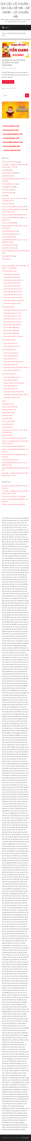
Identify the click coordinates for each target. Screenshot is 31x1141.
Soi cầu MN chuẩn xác (9, 245)
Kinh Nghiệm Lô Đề (8, 187)
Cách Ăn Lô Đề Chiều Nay (10, 162)
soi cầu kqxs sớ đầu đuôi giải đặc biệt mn (15, 367)
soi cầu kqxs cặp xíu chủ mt (11, 377)
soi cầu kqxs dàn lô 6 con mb (12, 316)
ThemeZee (25, 1138)
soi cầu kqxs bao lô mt (9, 349)
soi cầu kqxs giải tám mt (10, 386)
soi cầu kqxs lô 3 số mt (10, 389)
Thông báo (5, 259)
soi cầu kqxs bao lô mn (10, 343)
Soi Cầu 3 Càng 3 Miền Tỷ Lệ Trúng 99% (14, 206)
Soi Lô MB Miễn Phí (8, 256)
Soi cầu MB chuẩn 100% (9, 231)
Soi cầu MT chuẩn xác (8, 248)
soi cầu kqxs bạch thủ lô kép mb (13, 280)
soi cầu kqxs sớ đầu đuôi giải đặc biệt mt (15, 394)
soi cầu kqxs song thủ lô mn (11, 370)
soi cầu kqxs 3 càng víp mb (11, 274)
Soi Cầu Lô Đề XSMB (8, 223)
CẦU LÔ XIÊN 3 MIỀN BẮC (11, 330)
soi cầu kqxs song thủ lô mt (11, 397)
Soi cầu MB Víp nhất (8, 237)
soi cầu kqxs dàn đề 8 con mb (12, 294)
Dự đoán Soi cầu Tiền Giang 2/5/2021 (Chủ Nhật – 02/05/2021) (13, 62)
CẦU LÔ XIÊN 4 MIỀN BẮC (11, 333)
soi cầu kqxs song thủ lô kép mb (13, 336)
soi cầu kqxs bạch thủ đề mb (12, 277)
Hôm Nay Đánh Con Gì (9, 184)
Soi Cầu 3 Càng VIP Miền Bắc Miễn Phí (13, 215)
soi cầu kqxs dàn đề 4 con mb (12, 289)
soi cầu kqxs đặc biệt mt (10, 380)
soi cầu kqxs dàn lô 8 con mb (12, 319)
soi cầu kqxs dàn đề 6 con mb (12, 292)
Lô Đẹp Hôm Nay (7, 192)
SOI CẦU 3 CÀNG (7, 204)
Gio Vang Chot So (7, 176)
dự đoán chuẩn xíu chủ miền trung (13, 383)
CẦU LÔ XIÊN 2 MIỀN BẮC (11, 327)
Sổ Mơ (4, 195)
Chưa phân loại (6, 170)
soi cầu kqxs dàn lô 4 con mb (12, 313)
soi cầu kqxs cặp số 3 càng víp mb (13, 300)
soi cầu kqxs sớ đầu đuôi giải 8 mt (13, 392)
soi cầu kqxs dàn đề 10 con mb (12, 297)
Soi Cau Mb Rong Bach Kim (10, 234)
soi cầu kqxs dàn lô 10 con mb (12, 322)
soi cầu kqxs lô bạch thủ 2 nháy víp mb (15, 310)
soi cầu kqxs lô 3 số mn (10, 359)
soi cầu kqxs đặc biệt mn (10, 353)
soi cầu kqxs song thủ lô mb (11, 303)
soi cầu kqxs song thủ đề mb (12, 286)
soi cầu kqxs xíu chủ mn (10, 364)
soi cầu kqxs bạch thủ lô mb (11, 283)
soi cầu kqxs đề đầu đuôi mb (12, 324)
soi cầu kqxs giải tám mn (10, 356)
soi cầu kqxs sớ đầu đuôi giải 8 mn (13, 361)
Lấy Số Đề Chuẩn (7, 190)
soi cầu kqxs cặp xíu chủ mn (12, 346)
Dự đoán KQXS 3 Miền (10, 88)
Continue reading (8, 82)
